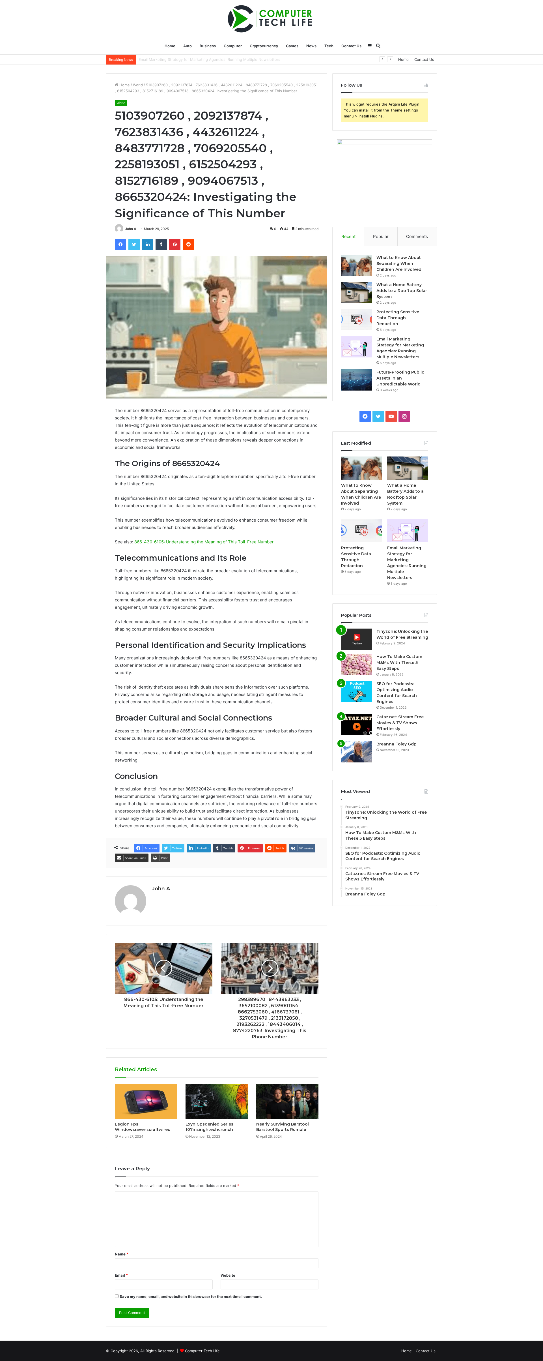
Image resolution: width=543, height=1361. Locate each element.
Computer (233, 46)
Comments (417, 236)
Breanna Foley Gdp (396, 744)
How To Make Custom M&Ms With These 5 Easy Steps (399, 662)
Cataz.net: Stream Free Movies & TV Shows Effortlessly (400, 722)
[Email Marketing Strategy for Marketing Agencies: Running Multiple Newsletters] (356, 346)
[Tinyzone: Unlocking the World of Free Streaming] (356, 639)
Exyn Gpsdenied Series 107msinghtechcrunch (209, 1127)
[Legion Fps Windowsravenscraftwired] (146, 1101)
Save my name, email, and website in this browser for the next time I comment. (191, 1296)
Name (121, 1254)
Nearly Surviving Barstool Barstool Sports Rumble (282, 1127)
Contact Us (351, 46)
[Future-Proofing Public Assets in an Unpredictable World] (356, 380)
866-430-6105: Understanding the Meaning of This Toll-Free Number (204, 542)
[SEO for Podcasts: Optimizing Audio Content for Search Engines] (356, 691)
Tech (328, 46)
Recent (348, 236)
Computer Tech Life (202, 1351)
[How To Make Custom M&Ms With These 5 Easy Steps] (356, 664)
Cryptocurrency (264, 46)
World (138, 85)
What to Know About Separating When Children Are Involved (398, 263)
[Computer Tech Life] (271, 18)
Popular (381, 236)
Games (292, 46)
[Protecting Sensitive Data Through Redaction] (356, 319)
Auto (187, 46)
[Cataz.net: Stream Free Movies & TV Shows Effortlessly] (356, 724)
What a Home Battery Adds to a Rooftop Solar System (401, 290)
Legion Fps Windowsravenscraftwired (143, 1127)
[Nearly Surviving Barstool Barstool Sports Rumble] (287, 1101)
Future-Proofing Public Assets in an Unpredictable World (189, 59)
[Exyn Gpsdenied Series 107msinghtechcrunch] (217, 1101)
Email (121, 1275)
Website (228, 1275)
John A (130, 229)
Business (208, 46)
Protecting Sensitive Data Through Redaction (397, 317)
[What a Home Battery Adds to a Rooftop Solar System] (356, 292)
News (311, 46)
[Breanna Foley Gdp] (356, 751)
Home (170, 46)
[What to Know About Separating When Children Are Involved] (356, 265)
